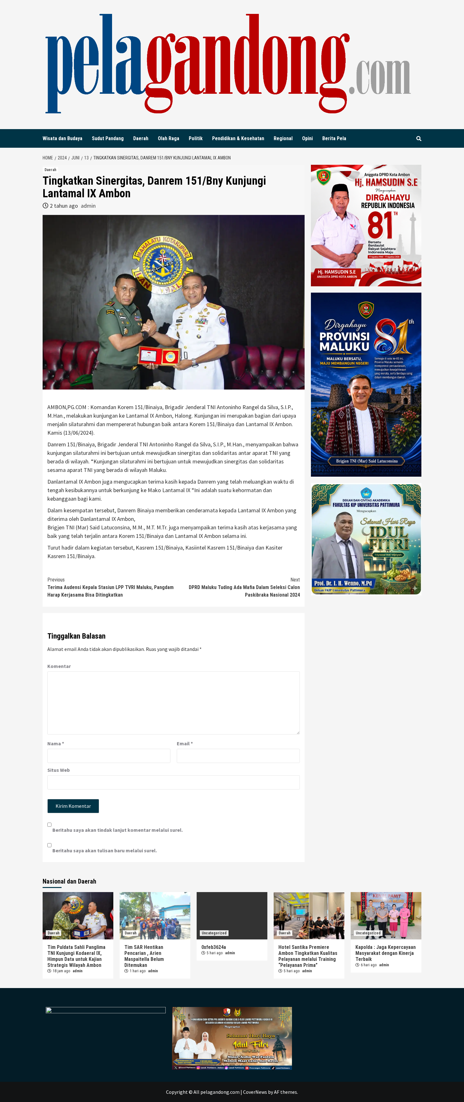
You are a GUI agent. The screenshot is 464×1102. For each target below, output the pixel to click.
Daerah (140, 138)
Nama (55, 743)
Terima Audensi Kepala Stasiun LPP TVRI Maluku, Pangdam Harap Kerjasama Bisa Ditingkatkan (110, 587)
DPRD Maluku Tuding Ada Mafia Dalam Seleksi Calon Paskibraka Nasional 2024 (244, 587)
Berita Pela (334, 138)
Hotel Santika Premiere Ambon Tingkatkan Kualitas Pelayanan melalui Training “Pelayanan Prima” (307, 956)
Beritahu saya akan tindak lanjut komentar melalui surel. (117, 830)
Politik (196, 138)
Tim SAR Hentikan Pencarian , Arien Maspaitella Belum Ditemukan (144, 956)
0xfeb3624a (213, 947)
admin (88, 205)
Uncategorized (214, 933)
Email (185, 743)
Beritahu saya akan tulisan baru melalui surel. (104, 850)
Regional (283, 138)
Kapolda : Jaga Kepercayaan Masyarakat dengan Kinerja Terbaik (385, 953)
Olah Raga (168, 138)
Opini (307, 138)
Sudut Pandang (108, 138)
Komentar (59, 666)
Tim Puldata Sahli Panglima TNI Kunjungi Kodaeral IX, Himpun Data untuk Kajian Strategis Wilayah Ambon (76, 956)
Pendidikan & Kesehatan (238, 138)
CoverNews (255, 1092)
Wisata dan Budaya (62, 138)
